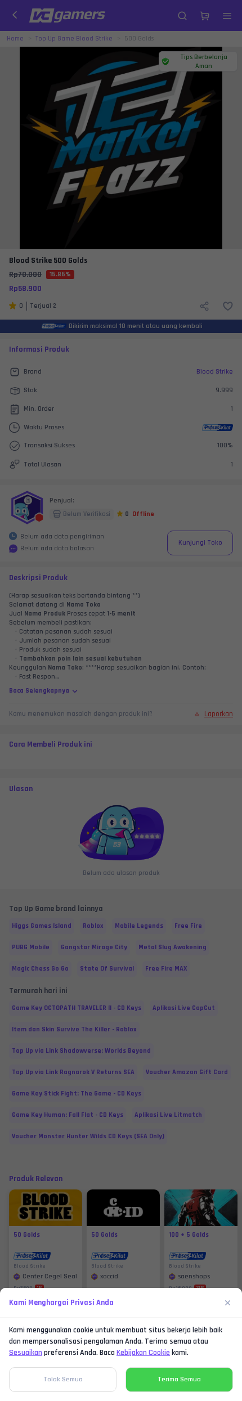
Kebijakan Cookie (143, 1353)
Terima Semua (179, 1379)
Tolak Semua (63, 1379)
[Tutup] (228, 1302)
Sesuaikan (25, 1353)
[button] (121, 700)
